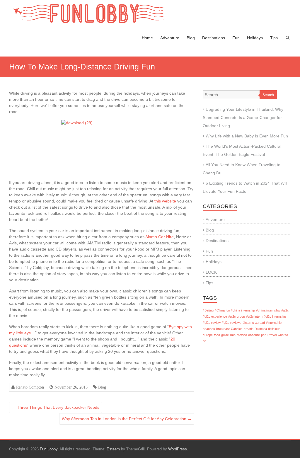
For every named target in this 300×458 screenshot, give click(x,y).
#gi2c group (236, 316)
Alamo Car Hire (159, 236)
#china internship (268, 310)
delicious (274, 329)
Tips (274, 37)
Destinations (213, 37)
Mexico (242, 335)
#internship (274, 322)
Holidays (255, 37)
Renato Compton (30, 387)
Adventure (169, 37)
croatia (248, 329)
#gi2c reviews (231, 322)
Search (268, 95)
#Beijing (208, 310)
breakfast (223, 329)
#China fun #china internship (235, 310)
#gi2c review (212, 322)
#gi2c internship (275, 316)
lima (233, 335)
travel (273, 335)
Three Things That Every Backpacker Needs (55, 407)
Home (147, 37)
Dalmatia (261, 329)
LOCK (211, 272)
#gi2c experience (215, 316)
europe (208, 335)
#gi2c (285, 310)
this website (165, 201)
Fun (236, 37)
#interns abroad (254, 322)
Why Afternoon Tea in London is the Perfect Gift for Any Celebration (127, 418)
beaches (209, 329)
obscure (254, 335)
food (217, 335)
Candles (237, 329)
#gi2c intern (254, 316)
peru (264, 335)
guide (225, 335)
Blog (191, 37)
